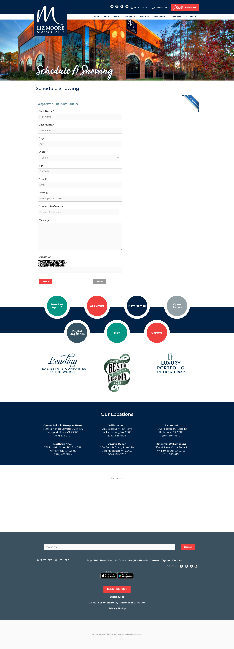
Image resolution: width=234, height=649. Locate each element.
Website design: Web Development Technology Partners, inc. (117, 634)
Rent (117, 16)
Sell (107, 16)
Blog (117, 332)
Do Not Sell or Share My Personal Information (117, 603)
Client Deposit (117, 589)
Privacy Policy (117, 608)
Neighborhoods (138, 560)
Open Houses (177, 306)
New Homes (137, 306)
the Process (184, 7)
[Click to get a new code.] (66, 263)
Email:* (43, 179)
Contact (177, 560)
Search (130, 16)
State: (42, 152)
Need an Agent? (57, 306)
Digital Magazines (77, 332)
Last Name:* (46, 125)
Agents (191, 16)
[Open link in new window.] (111, 6)
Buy (96, 16)
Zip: (41, 166)
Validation (45, 257)
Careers (175, 16)
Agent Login (140, 8)
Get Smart (97, 306)
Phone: (43, 193)
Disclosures (117, 597)
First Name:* (46, 111)
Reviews (159, 16)
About (144, 16)
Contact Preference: (51, 206)
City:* (42, 138)
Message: (44, 220)
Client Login (160, 8)
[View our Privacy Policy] (190, 103)
